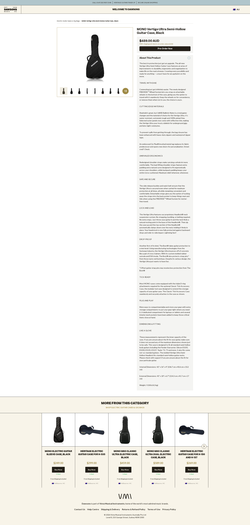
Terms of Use (153, 509)
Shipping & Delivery (110, 509)
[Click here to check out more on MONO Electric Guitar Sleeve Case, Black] (58, 429)
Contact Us (79, 509)
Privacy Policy (169, 509)
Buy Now (58, 470)
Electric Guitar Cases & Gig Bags (68, 21)
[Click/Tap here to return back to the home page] (10, 9)
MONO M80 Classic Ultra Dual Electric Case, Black (158, 454)
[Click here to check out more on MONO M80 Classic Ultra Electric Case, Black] (125, 429)
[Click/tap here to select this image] (63, 91)
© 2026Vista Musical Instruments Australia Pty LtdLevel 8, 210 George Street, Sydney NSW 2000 (125, 516)
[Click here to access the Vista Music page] (125, 496)
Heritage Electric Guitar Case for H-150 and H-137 (191, 454)
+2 (125, 91)
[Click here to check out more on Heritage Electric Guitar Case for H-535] (91, 429)
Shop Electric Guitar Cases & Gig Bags (125, 407)
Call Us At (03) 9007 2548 (101, 3)
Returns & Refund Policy (133, 509)
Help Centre (93, 509)
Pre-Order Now (165, 48)
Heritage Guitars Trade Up (124, 3)
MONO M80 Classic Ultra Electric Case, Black (125, 454)
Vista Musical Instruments (112, 503)
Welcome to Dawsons (126, 9)
